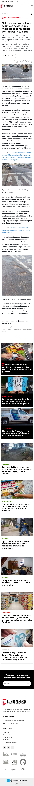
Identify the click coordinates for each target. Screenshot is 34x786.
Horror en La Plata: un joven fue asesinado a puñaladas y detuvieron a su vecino (15, 433)
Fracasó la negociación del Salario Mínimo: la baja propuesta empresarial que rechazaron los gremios (14, 656)
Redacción (6, 732)
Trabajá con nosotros (10, 742)
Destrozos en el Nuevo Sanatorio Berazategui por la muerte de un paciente (16, 230)
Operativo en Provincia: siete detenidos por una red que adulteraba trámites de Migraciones (15, 544)
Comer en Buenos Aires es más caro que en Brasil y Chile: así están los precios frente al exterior (16, 507)
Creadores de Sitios (21, 783)
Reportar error (8, 737)
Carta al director (8, 735)
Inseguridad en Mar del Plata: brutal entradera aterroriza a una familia (16, 582)
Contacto (6, 740)
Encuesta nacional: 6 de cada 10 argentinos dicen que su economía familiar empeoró (16, 401)
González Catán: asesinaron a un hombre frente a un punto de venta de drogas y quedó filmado (17, 470)
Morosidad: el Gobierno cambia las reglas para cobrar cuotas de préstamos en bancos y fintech (17, 368)
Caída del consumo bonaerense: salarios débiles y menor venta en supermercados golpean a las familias (17, 618)
